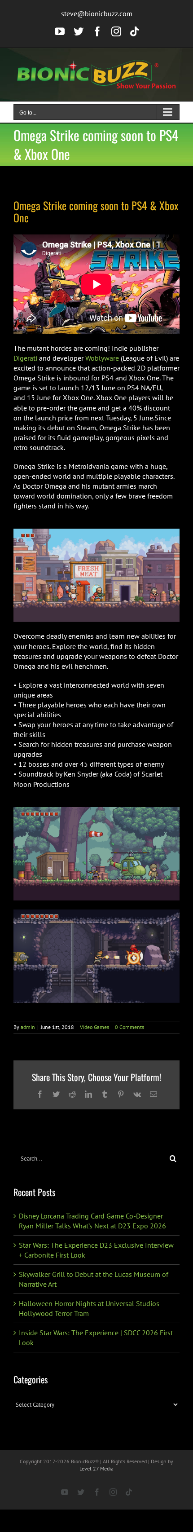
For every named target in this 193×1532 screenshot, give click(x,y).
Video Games (94, 1027)
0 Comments (129, 1027)
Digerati (25, 357)
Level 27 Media (96, 1468)
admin (28, 1027)
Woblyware (102, 357)
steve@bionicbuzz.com (96, 13)
